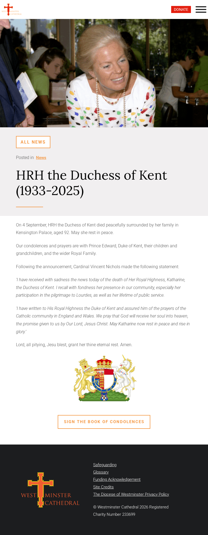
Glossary (101, 472)
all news (33, 142)
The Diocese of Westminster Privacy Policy (131, 494)
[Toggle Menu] (201, 9)
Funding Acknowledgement (117, 479)
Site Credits (103, 487)
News (41, 157)
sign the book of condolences (104, 421)
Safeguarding (104, 464)
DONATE (181, 9)
